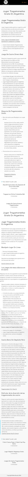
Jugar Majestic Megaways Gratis (14, 451)
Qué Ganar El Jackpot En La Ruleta (10, 41)
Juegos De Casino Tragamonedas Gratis (14, 461)
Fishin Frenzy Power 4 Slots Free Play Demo (14, 443)
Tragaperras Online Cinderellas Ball (14, 194)
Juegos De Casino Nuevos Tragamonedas (14, 204)
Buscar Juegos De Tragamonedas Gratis (11, 327)
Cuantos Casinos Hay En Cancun (10, 433)
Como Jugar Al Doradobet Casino (10, 39)
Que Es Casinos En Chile (7, 263)
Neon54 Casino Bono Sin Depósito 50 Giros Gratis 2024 (14, 185)
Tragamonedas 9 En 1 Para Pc (9, 389)
